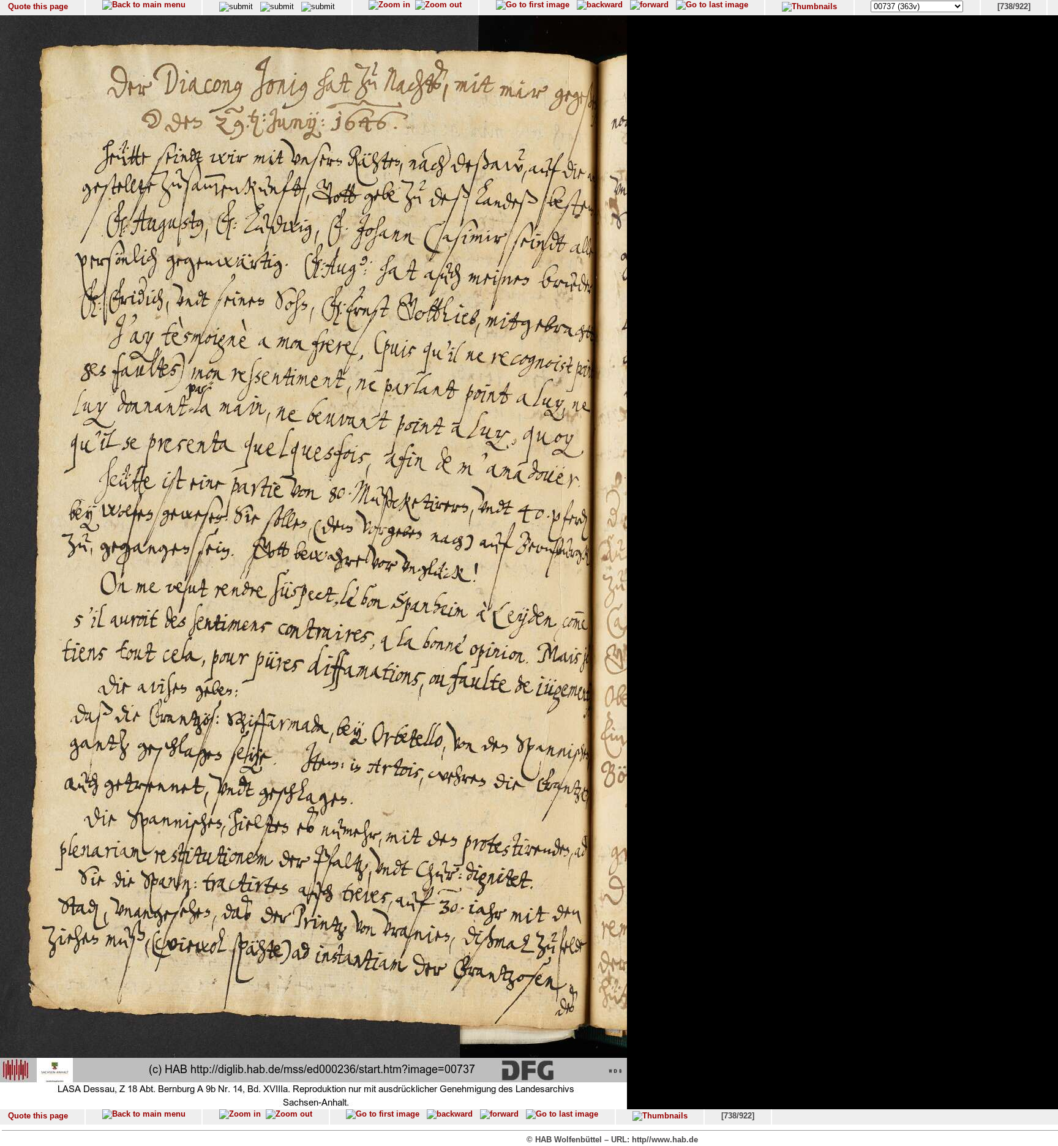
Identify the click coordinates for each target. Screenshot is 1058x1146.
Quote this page (38, 6)
